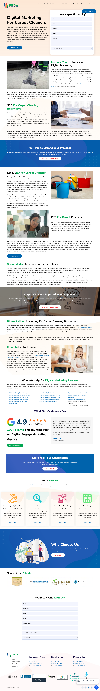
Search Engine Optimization (12, 506)
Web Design (87, 506)
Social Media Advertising (62, 506)
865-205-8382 (81, 666)
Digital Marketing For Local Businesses (49, 399)
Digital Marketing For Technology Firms (49, 397)
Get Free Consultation (15, 445)
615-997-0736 (59, 666)
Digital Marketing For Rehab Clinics (18, 397)
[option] (72, 428)
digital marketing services (84, 328)
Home (13, 659)
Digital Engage (32, 485)
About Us (14, 664)
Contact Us (15, 47)
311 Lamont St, (33, 661)
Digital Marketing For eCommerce (48, 401)
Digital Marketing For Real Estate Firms (49, 395)
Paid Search (37, 506)
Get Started (89, 11)
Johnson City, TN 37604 (35, 664)
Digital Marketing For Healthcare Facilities (79, 393)
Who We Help (16, 661)
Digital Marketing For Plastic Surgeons (19, 395)
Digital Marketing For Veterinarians (18, 399)
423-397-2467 (37, 666)
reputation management (29, 301)
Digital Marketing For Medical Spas (18, 393)
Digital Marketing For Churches (47, 393)
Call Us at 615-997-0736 (50, 158)
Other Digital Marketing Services (76, 399)
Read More (12, 522)
